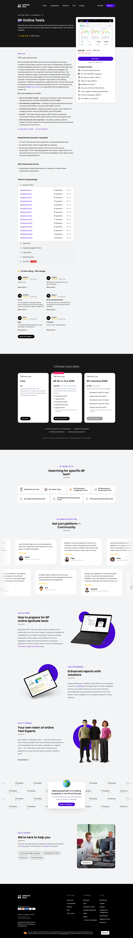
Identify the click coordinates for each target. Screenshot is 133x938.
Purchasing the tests (51, 853)
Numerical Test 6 (26, 208)
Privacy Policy (64, 933)
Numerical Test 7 (26, 212)
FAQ (74, 6)
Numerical (103, 900)
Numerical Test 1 (25, 190)
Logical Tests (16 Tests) (98, 407)
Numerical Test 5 (26, 205)
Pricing (81, 6)
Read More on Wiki (27, 129)
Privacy (32, 914)
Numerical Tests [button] (28, 185)
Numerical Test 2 (26, 194)
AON (84, 903)
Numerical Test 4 (26, 201)
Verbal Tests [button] (27, 243)
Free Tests (70, 913)
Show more (22, 287)
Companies (54, 6)
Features (66, 6)
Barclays (86, 900)
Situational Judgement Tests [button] (32, 248)
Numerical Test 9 (26, 219)
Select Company (66, 804)
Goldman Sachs (89, 907)
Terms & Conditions (24, 914)
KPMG (85, 917)
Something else (37, 858)
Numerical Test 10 (26, 223)
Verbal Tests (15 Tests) (97, 396)
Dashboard (81, 686)
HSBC (85, 913)
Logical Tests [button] (27, 252)
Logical (102, 907)
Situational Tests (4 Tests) (99, 400)
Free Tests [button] (29, 261)
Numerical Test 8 (26, 216)
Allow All (105, 933)
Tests (45, 6)
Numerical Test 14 (26, 238)
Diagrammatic (105, 919)
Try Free (100, 6)
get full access (33, 646)
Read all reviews (25, 337)
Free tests (22, 646)
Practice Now (23, 760)
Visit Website (43, 129)
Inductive (103, 922)
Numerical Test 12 (26, 230)
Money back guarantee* (95, 62)
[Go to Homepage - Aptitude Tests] (24, 5)
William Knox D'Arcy (33, 87)
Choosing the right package (29, 853)
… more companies (90, 920)
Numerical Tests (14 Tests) (99, 392)
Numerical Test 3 (26, 197)
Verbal (102, 903)
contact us (47, 846)
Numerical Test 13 (26, 234)
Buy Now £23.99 (61, 419)
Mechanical (104, 916)
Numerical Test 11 (26, 227)
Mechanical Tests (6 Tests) (99, 404)
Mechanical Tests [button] (28, 257)
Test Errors (23, 858)
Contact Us (86, 863)
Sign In (109, 6)
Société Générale (89, 910)
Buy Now (95, 59)
